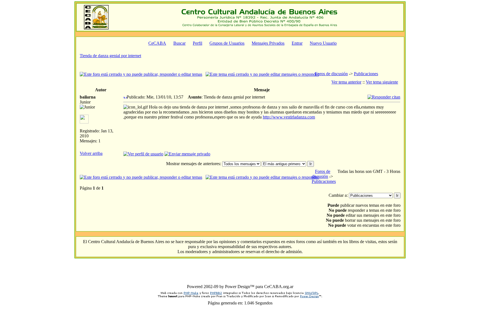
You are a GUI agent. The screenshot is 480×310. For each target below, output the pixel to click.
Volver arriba (91, 153)
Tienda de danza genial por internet (110, 55)
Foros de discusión (331, 73)
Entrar (297, 43)
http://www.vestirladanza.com (289, 117)
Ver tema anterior (346, 82)
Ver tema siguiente (382, 82)
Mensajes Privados (268, 43)
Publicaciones (366, 73)
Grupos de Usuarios (226, 43)
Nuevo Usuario (323, 43)
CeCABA (157, 43)
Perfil (197, 43)
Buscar (179, 43)
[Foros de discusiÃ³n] (96, 28)
